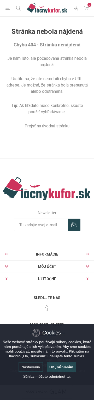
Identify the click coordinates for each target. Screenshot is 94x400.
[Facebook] (47, 308)
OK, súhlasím (61, 367)
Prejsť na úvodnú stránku (47, 125)
